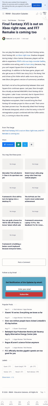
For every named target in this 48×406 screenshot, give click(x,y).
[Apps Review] (27, 309)
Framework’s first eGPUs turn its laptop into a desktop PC (11, 199)
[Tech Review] (28, 318)
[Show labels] (8, 377)
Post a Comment (24, 262)
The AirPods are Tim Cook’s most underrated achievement (34, 199)
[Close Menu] (45, 5)
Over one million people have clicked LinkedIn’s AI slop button (25, 322)
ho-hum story (29, 64)
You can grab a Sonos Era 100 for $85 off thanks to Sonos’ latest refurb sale (12, 222)
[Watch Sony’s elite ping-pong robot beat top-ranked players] (35, 164)
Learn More (36, 5)
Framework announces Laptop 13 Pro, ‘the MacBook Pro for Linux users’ (34, 222)
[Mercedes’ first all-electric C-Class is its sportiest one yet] (12, 164)
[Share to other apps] (31, 144)
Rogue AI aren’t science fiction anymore (22, 342)
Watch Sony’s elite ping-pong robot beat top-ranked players (34, 175)
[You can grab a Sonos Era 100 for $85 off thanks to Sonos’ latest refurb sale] (12, 211)
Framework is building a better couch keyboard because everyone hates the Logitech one (11, 246)
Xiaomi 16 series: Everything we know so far (24, 312)
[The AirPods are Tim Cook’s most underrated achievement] (35, 187)
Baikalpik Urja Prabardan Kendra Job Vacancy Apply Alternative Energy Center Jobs (24, 333)
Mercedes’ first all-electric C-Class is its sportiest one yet (12, 175)
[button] (37, 13)
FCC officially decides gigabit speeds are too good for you (24, 352)
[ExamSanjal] (23, 329)
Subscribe (24, 294)
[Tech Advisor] (18, 309)
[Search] (41, 13)
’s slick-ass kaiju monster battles (31, 61)
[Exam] (16, 329)
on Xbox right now (23, 55)
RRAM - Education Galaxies (17, 13)
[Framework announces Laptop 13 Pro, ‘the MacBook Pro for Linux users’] (35, 211)
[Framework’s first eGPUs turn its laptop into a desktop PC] (12, 187)
